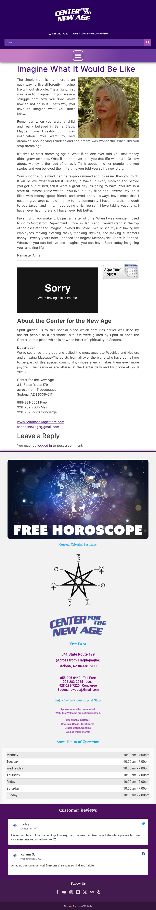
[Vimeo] (78, 892)
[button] (78, 55)
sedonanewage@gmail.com (38, 427)
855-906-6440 (70, 678)
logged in (44, 445)
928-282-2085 (73, 682)
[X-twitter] (85, 892)
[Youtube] (64, 892)
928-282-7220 (69, 685)
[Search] (147, 42)
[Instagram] (71, 892)
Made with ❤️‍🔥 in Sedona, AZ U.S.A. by (78, 906)
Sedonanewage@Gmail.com (78, 690)
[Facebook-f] (57, 892)
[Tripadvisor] (92, 892)
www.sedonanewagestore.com (40, 422)
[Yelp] (99, 892)
